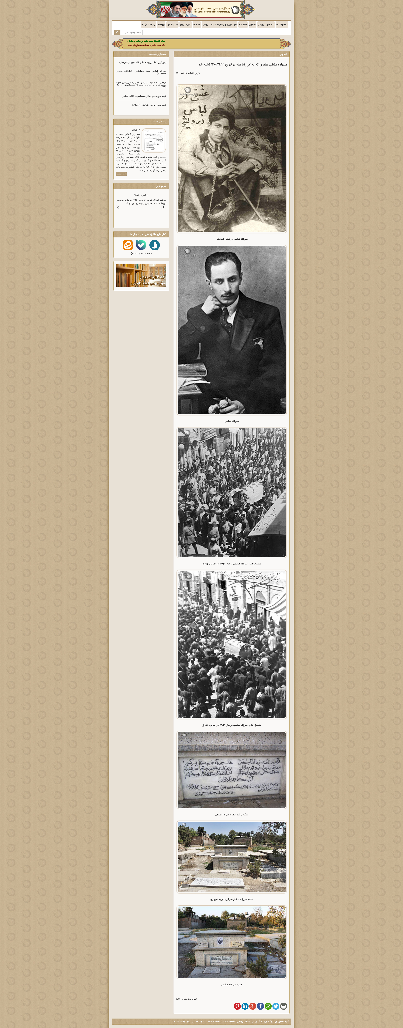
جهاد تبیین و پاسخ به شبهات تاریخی (219, 24)
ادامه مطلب (121, 173)
